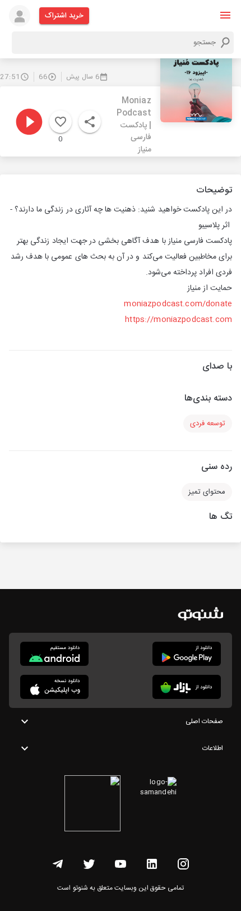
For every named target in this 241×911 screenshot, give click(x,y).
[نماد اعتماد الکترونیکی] (92, 805)
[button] (225, 15)
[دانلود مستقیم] (54, 654)
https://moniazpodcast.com (178, 319)
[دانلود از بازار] (186, 687)
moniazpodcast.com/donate (178, 304)
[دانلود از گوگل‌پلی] (186, 654)
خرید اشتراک (64, 16)
